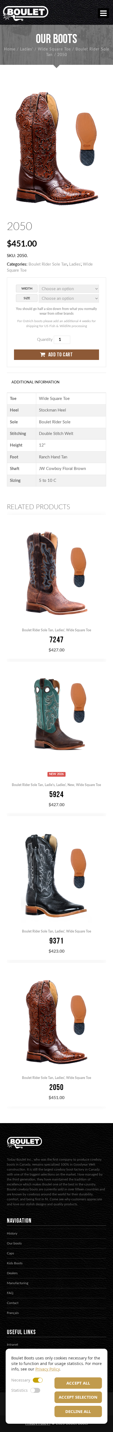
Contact (12, 1303)
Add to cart (60, 354)
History (12, 1233)
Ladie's (50, 785)
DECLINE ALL (78, 1411)
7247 (56, 640)
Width (26, 288)
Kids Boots (14, 1263)
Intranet (12, 1344)
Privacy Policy (47, 1369)
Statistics (19, 1390)
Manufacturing (17, 1283)
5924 (56, 795)
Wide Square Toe (54, 49)
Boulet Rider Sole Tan (48, 264)
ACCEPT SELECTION (78, 1397)
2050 (56, 1087)
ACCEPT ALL (78, 1383)
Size (27, 298)
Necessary (20, 1380)
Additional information (36, 382)
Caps (10, 1253)
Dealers (12, 1273)
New (70, 785)
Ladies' (26, 49)
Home (9, 49)
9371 (56, 941)
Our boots (14, 1243)
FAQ (10, 1293)
